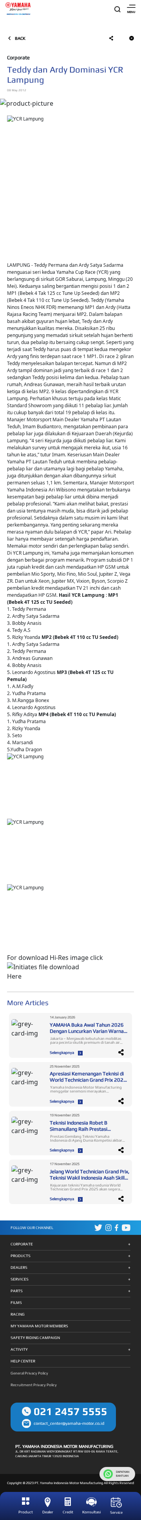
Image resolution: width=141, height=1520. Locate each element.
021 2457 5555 (70, 1411)
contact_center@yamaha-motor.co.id (69, 1423)
